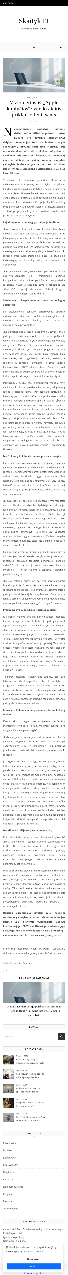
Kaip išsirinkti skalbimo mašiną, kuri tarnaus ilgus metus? (30, 1119)
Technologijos (10, 1208)
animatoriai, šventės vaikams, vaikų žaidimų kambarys (33, 1229)
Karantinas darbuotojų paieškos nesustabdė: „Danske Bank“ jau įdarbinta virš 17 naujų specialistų (34, 1011)
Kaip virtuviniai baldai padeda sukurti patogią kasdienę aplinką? (30, 1075)
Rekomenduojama (13, 1186)
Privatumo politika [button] (33, 1251)
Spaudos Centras (22, 963)
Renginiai (8, 1194)
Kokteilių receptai (12, 1233)
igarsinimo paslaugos (14, 1237)
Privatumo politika (34, 1273)
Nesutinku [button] (33, 1259)
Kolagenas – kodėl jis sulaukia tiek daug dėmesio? (30, 1104)
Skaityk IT (34, 21)
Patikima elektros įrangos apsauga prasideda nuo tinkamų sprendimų (28, 1090)
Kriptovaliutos (10, 1164)
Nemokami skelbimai (14, 1240)
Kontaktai (8, 3)
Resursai (7, 1201)
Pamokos (8, 1179)
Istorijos (7, 1150)
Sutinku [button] (34, 1266)
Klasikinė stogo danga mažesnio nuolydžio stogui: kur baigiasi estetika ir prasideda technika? (30, 1061)
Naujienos (34, 97)
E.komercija (9, 1143)
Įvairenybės (9, 1157)
